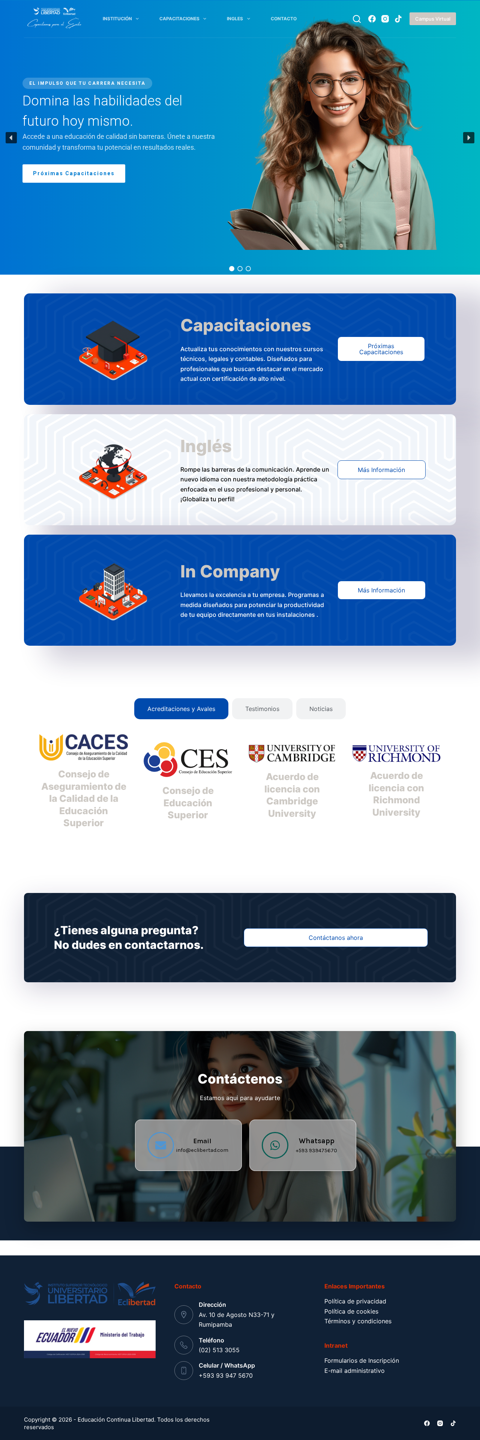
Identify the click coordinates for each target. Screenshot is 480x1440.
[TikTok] (398, 19)
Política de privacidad (355, 1301)
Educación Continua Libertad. (117, 1419)
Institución (117, 18)
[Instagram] (385, 19)
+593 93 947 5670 (226, 1375)
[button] (11, 137)
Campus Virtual (432, 19)
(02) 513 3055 (219, 1350)
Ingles (235, 18)
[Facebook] (372, 19)
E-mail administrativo (354, 1370)
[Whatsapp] (275, 1145)
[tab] (181, 708)
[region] (240, 137)
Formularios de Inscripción (361, 1360)
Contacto (284, 18)
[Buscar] (357, 19)
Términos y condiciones (358, 1321)
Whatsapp (316, 1140)
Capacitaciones (179, 18)
